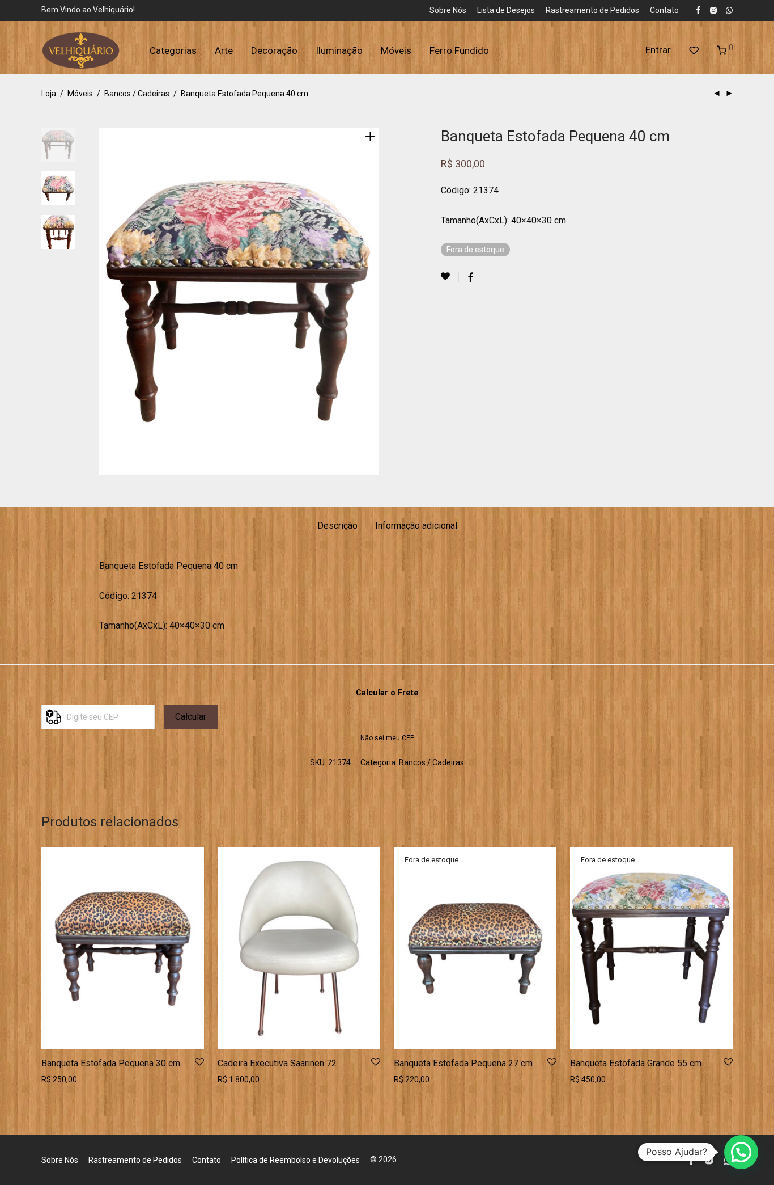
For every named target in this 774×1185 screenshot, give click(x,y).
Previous (106, 301)
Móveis (396, 50)
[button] (741, 1152)
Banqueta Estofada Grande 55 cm (635, 1063)
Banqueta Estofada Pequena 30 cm (110, 1063)
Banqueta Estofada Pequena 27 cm (463, 1063)
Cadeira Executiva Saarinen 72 (277, 1063)
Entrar (658, 50)
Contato (664, 10)
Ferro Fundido (459, 50)
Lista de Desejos (506, 10)
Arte (224, 50)
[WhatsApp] (729, 9)
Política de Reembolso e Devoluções (295, 1160)
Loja (48, 93)
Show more (58, 1079)
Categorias (173, 50)
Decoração (274, 50)
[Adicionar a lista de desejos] (450, 277)
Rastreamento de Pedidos (592, 10)
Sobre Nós (447, 10)
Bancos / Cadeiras (136, 93)
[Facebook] (698, 9)
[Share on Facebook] (470, 278)
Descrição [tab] (337, 525)
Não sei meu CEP (387, 738)
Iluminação (339, 50)
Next (372, 301)
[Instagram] (713, 9)
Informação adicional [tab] (416, 525)
